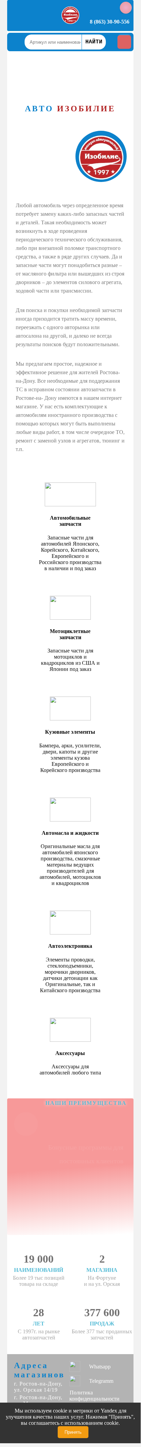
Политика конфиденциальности (94, 1396)
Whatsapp (100, 1366)
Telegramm (101, 1381)
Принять (73, 1432)
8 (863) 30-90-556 (109, 22)
